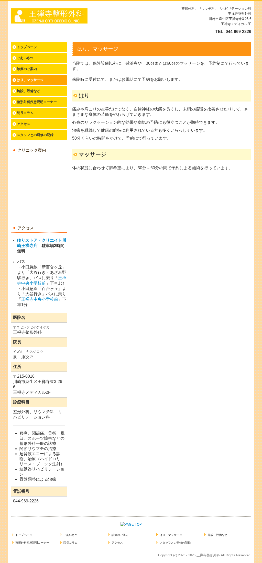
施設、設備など (28, 91)
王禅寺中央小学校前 (39, 299)
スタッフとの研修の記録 (35, 135)
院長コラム (25, 113)
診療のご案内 (27, 69)
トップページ (27, 47)
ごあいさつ (25, 58)
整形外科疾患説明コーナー (37, 102)
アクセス (23, 124)
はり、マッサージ (30, 80)
